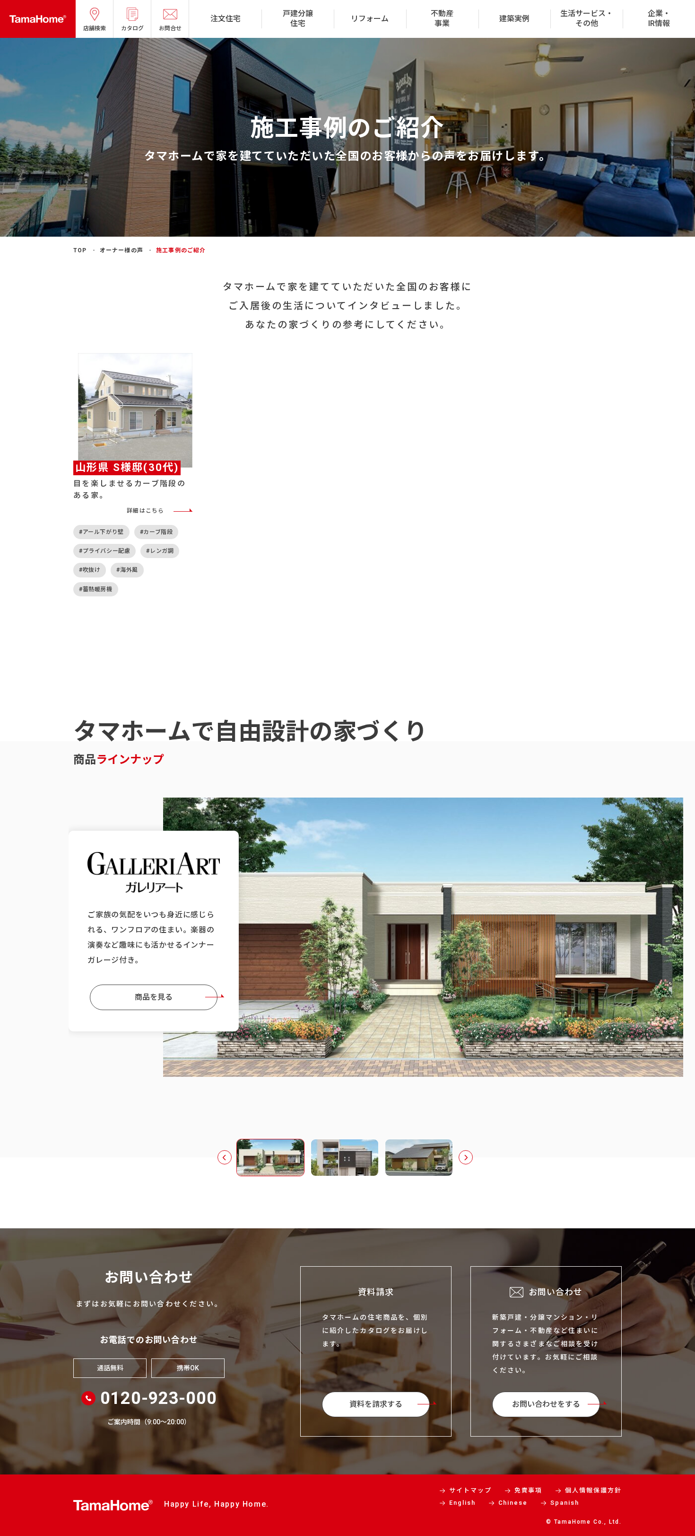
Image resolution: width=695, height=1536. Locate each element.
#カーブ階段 (156, 532)
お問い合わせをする (546, 1404)
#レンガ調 (160, 551)
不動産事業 (442, 18)
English (462, 1502)
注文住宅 (225, 18)
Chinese (513, 1502)
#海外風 (127, 570)
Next (466, 1157)
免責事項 (528, 1490)
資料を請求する (375, 1404)
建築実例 (514, 18)
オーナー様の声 (121, 250)
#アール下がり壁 (101, 532)
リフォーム (370, 18)
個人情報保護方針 (593, 1490)
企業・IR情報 (659, 18)
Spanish (564, 1502)
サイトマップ (470, 1490)
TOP (80, 250)
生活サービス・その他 (586, 18)
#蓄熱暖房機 (96, 589)
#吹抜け (89, 570)
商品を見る (154, 997)
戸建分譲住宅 (298, 18)
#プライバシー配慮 (104, 551)
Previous (224, 1157)
